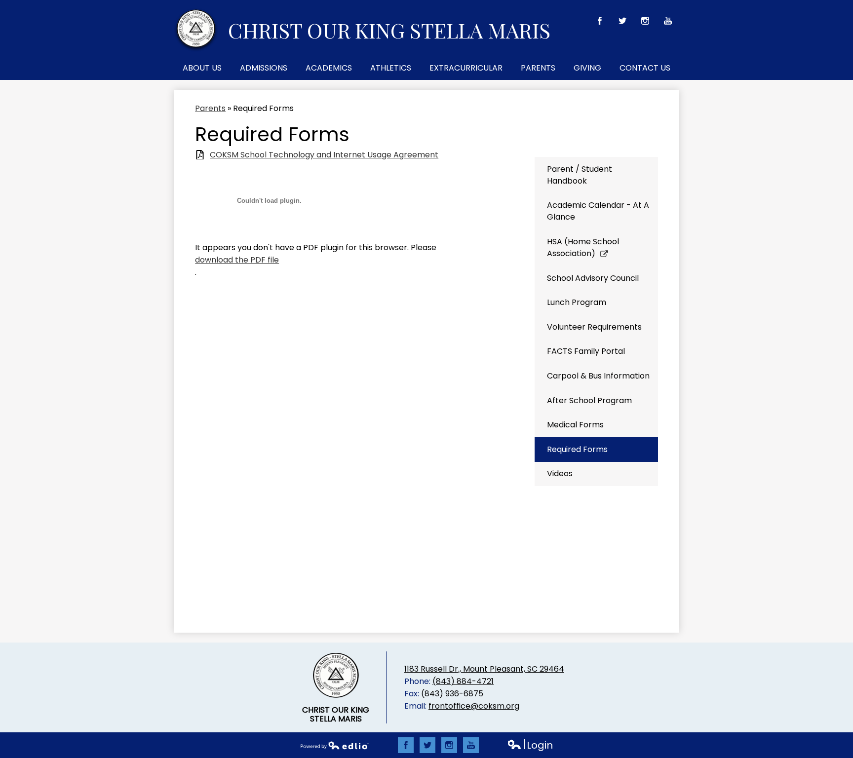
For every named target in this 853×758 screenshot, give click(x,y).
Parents (210, 108)
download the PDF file (237, 259)
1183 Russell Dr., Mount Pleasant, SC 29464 (484, 669)
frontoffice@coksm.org (473, 706)
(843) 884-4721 (463, 681)
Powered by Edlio (334, 745)
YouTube (667, 20)
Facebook (599, 20)
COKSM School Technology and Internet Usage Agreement (324, 154)
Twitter (622, 20)
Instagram (645, 20)
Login (530, 745)
